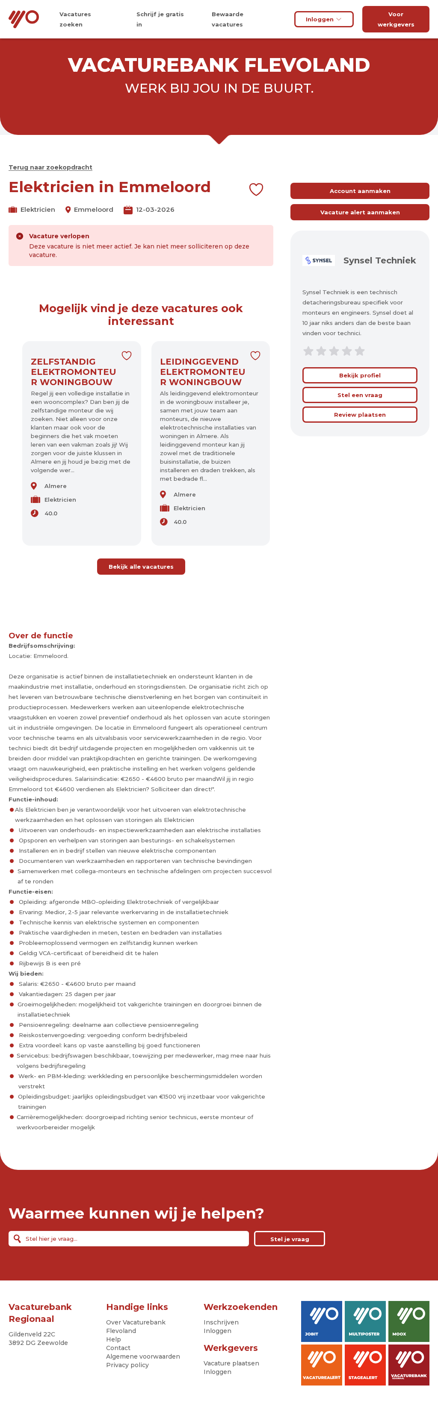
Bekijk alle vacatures (141, 566)
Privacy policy (127, 1365)
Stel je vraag (289, 1239)
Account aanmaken (360, 190)
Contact (118, 1348)
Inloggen (320, 19)
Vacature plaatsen (231, 1363)
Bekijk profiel (360, 375)
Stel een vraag (359, 395)
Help (113, 1339)
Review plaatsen (360, 414)
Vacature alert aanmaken (360, 212)
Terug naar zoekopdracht (50, 167)
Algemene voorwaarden (143, 1356)
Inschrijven (221, 1322)
